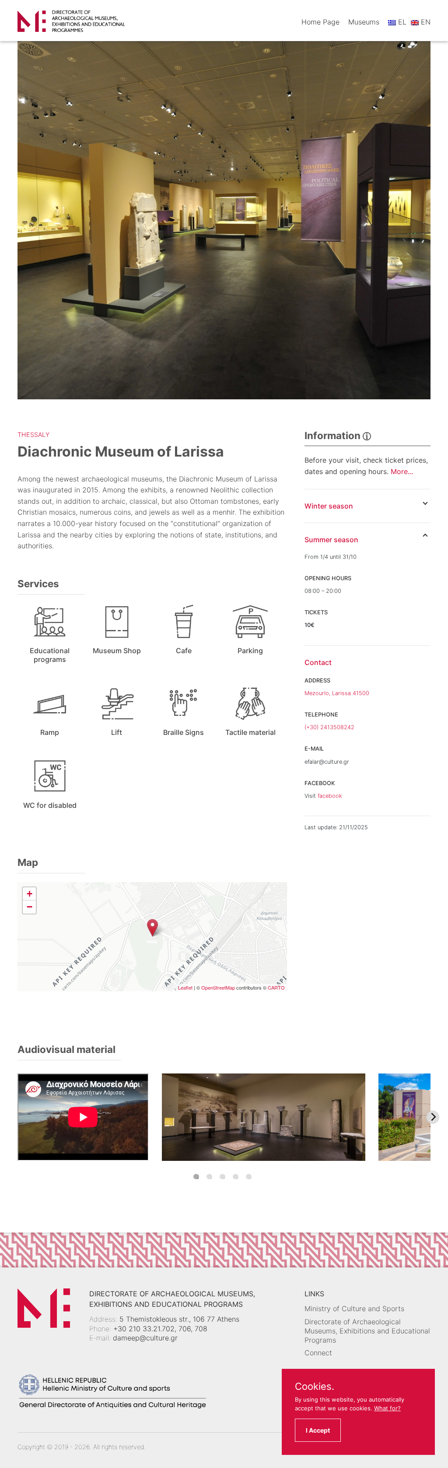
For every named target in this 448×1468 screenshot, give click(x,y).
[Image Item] (263, 1117)
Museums (363, 21)
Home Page (320, 21)
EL (401, 21)
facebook (330, 796)
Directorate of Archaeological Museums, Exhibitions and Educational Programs (367, 1330)
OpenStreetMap (218, 987)
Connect (318, 1352)
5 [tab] (249, 1177)
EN (424, 21)
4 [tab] (235, 1177)
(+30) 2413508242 (329, 727)
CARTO (276, 987)
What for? (387, 1408)
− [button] (29, 906)
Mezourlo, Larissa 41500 (336, 693)
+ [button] (29, 893)
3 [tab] (222, 1177)
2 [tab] (209, 1177)
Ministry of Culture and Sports (354, 1308)
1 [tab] (196, 1177)
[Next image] (432, 1117)
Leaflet (185, 987)
